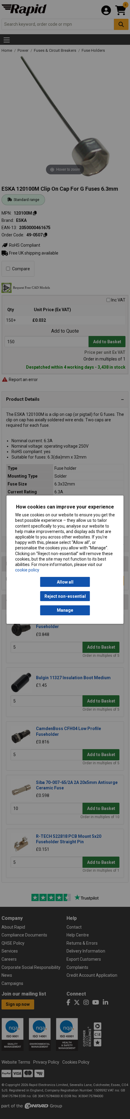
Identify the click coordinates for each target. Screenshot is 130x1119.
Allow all (65, 582)
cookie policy (27, 570)
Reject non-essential (65, 596)
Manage (65, 610)
